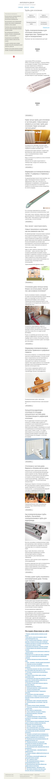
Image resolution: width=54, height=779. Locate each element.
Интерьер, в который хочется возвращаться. (37, 734)
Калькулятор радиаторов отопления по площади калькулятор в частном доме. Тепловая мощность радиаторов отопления (36, 414)
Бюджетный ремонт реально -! (34, 686)
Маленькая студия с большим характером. (37, 700)
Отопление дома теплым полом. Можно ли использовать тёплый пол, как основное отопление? (36, 289)
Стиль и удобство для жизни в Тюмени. (36, 711)
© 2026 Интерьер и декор (9, 774)
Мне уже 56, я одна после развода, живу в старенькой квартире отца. (36, 637)
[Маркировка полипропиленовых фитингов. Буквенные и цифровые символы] (37, 385)
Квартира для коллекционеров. (34, 724)
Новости (26, 7)
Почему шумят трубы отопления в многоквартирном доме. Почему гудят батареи (37, 579)
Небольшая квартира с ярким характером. (37, 688)
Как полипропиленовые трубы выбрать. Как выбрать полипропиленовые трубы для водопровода (36, 517)
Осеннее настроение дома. (33, 689)
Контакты (21, 774)
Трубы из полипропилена (31, 15)
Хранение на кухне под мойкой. (34, 664)
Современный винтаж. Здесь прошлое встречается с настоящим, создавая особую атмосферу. (35, 718)
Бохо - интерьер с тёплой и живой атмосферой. (38, 662)
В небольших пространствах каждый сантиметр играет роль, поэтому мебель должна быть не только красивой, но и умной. (37, 680)
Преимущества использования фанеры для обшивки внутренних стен (36, 739)
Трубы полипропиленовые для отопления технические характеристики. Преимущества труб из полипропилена (36, 33)
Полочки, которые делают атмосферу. (36, 705)
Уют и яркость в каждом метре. (34, 710)
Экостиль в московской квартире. (35, 745)
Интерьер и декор (27, 2)
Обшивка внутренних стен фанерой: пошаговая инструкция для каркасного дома (36, 742)
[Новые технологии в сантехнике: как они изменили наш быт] (37, 273)
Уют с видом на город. (32, 759)
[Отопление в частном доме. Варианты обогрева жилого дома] (37, 498)
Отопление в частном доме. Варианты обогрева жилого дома (36, 467)
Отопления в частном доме (44, 23)
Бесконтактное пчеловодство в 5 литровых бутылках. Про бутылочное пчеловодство (13, 18)
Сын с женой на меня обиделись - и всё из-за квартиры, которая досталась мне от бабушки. (36, 641)
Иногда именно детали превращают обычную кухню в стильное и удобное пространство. (37, 722)
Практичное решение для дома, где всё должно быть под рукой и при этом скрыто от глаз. (37, 669)
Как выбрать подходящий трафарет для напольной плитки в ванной (35, 757)
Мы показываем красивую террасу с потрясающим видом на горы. (35, 761)
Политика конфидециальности (25, 776)
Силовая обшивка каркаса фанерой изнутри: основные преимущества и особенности (37, 736)
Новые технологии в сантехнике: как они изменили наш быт (36, 230)
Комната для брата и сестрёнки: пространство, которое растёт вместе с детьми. (37, 644)
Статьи (32, 7)
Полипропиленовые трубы (31, 23)
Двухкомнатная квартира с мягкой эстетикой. (37, 646)
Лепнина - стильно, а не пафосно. (35, 726)
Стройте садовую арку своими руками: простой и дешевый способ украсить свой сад (13, 45)
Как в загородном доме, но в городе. (35, 727)
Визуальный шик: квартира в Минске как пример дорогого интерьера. (35, 764)
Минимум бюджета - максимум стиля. (36, 767)
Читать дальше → (29, 115)
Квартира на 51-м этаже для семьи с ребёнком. (37, 654)
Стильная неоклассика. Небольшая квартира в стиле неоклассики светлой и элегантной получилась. (37, 730)
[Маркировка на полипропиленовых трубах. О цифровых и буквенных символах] (37, 199)
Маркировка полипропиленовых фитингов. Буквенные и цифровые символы (37, 350)
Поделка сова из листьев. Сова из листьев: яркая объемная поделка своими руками (13, 28)
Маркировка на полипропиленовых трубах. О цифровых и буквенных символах (37, 174)
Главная (20, 7)
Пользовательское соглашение (28, 774)
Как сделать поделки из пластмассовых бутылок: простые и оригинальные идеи (35, 769)
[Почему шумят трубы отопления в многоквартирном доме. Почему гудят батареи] (37, 590)
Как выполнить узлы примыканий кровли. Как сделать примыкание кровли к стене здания (13, 23)
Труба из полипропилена (43, 15)
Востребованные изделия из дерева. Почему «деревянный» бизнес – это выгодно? (12, 34)
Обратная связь (37, 774)
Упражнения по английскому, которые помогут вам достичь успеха (12, 39)
